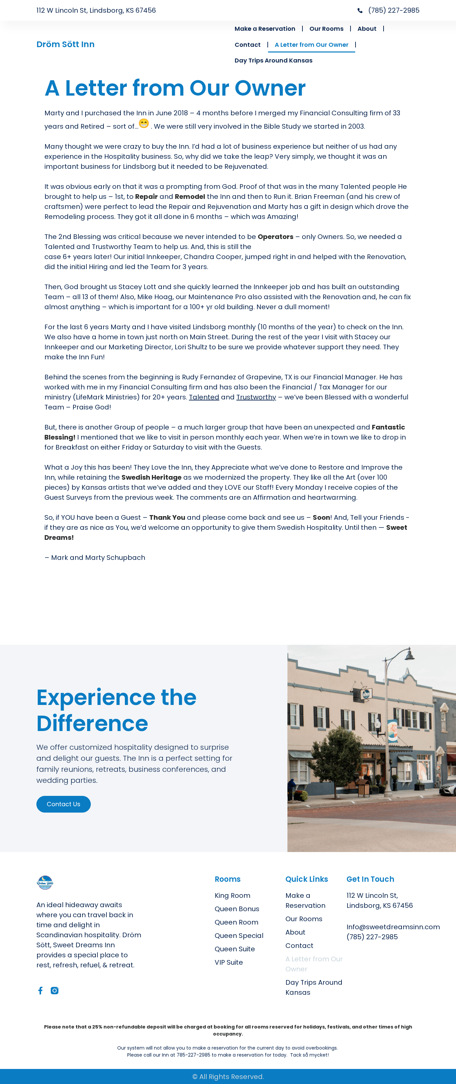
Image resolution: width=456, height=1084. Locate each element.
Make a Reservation (265, 28)
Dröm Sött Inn (65, 44)
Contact (248, 44)
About (367, 28)
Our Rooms (326, 28)
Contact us (63, 804)
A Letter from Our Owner (312, 44)
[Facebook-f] (40, 990)
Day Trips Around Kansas (273, 60)
